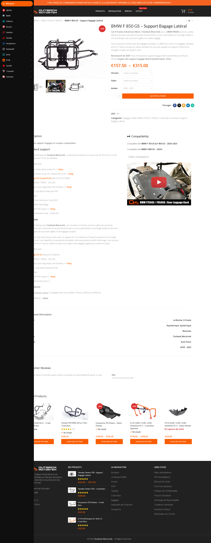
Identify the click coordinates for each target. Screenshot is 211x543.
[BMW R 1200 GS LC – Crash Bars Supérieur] (40, 411)
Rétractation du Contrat (164, 514)
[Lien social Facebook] (175, 105)
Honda (114, 481)
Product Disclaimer (162, 495)
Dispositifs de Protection (122, 504)
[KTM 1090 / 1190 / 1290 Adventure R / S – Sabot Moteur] (178, 411)
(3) (73, 429)
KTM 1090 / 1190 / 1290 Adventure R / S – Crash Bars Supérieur (142, 426)
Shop (60, 169)
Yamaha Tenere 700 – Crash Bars (91, 489)
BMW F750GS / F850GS (51, 20)
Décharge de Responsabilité (166, 500)
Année (114, 88)
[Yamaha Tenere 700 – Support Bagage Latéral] (72, 477)
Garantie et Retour (162, 509)
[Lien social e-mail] (184, 105)
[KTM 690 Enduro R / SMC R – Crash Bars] (72, 523)
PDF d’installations (162, 477)
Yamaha (114, 491)
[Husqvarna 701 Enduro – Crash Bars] (72, 507)
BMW (36, 20)
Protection (174, 118)
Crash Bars (164, 118)
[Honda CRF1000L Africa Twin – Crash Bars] (74, 411)
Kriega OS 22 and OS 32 (40, 178)
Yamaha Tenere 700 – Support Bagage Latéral (90, 473)
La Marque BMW (118, 477)
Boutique (115, 472)
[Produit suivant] (192, 20)
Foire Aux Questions (163, 486)
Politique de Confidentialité (165, 491)
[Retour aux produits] (189, 20)
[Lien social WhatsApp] (192, 105)
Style (113, 80)
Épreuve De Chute (162, 481)
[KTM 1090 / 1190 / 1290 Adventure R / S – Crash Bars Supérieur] (143, 411)
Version (114, 73)
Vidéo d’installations (162, 472)
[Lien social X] (179, 105)
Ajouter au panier (158, 96)
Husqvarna (116, 509)
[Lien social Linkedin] (188, 105)
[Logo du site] (41, 10)
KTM (113, 486)
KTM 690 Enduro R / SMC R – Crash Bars (90, 520)
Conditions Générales (163, 504)
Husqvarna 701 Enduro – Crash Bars (91, 503)
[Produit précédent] (186, 20)
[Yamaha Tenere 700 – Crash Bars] (72, 492)
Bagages (127, 118)
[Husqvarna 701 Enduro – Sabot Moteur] (109, 411)
